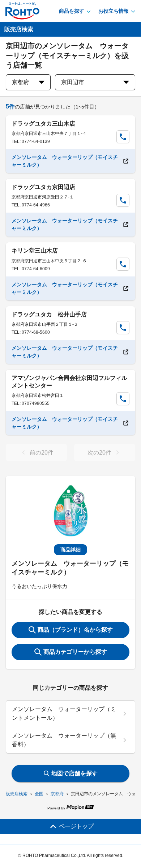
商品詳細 (70, 550)
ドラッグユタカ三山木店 (43, 123)
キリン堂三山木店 (35, 250)
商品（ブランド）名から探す (75, 630)
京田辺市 (72, 82)
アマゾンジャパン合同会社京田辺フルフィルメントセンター (69, 382)
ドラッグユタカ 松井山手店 (49, 314)
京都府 (57, 793)
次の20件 (99, 453)
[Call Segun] (122, 136)
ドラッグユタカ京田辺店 (43, 187)
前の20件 (42, 453)
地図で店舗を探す (74, 773)
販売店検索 (16, 793)
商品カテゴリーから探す (75, 652)
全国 (39, 793)
